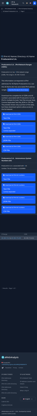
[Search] (23, 3)
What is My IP (24, 390)
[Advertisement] (18, 32)
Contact (21, 368)
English (27, 399)
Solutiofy (28, 411)
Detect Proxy (24, 387)
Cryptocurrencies (7, 405)
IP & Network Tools (10, 8)
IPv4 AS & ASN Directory (9, 384)
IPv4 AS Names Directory (26, 8)
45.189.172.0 (5, 238)
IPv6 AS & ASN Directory (9, 393)
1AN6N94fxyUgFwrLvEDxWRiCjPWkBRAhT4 (14, 364)
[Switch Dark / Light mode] (27, 3)
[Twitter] (3, 368)
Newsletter (8, 368)
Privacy (15, 368)
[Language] (30, 3)
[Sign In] (34, 3)
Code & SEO (5, 401)
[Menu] (3, 3)
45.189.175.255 (16, 238)
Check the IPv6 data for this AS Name (18, 90)
